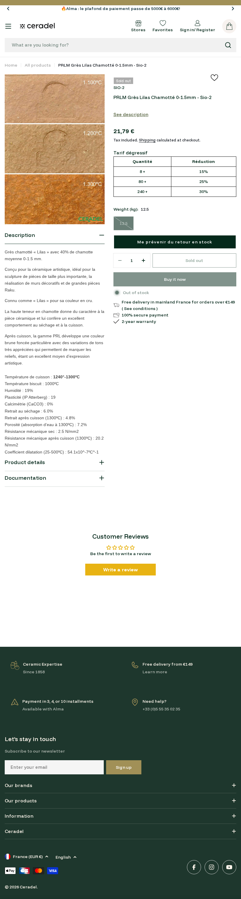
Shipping (147, 140)
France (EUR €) (28, 856)
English (63, 857)
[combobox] (120, 45)
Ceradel (28, 887)
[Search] (228, 45)
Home (11, 65)
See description (130, 114)
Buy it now (175, 279)
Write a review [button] (120, 570)
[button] (8, 8)
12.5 (127, 225)
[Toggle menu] (8, 26)
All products (38, 65)
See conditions (139, 308)
